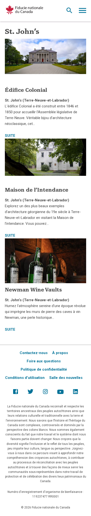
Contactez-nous (34, 353)
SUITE (10, 135)
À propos (60, 353)
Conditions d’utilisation (25, 377)
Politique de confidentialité (44, 369)
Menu (82, 11)
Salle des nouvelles (66, 377)
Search (69, 11)
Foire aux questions (44, 361)
